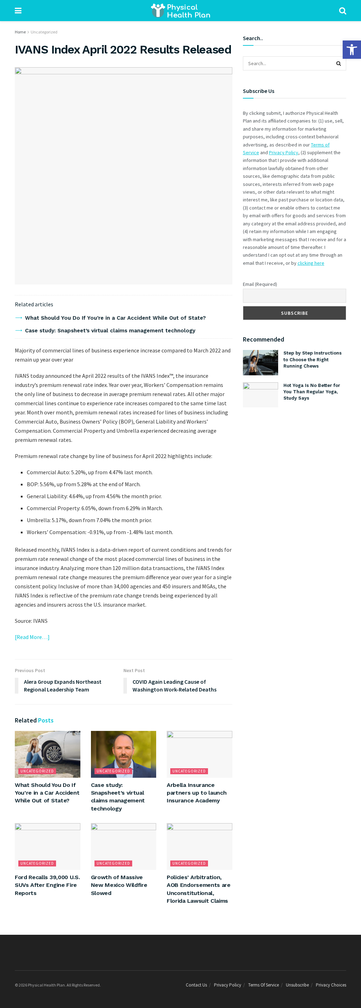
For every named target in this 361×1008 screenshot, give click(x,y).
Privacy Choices (331, 985)
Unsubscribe (297, 985)
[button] (352, 49)
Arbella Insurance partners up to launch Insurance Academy (196, 793)
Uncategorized (44, 32)
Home (20, 32)
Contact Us (196, 985)
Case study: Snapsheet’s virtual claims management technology (110, 330)
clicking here (311, 263)
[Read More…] (32, 636)
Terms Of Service (263, 985)
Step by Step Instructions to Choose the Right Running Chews (312, 359)
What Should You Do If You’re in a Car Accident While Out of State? (115, 318)
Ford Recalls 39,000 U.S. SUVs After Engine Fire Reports (47, 885)
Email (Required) (260, 284)
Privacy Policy (283, 152)
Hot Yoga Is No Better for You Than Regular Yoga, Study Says (311, 392)
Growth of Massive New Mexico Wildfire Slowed (119, 885)
